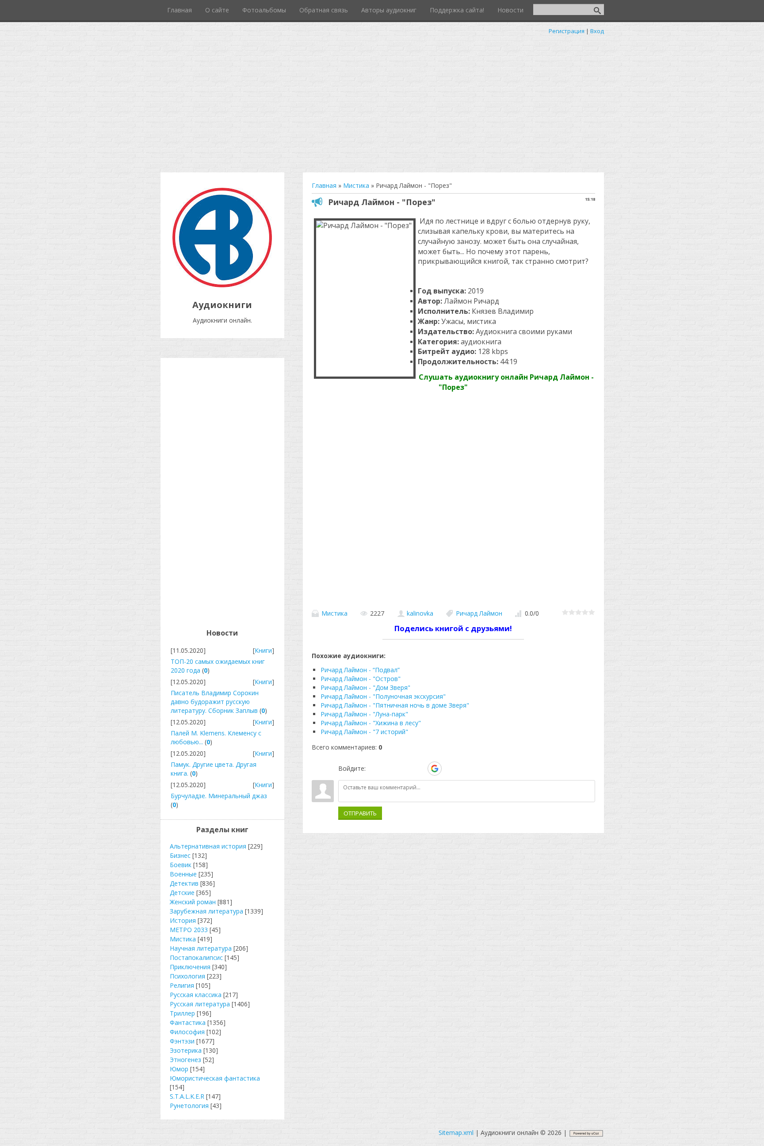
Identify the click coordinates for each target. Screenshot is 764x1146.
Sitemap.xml (456, 1132)
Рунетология (189, 1105)
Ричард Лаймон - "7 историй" (364, 731)
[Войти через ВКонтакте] (389, 768)
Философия (187, 1032)
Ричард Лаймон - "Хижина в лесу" (371, 723)
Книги (263, 650)
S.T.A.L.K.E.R (187, 1096)
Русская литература (200, 1004)
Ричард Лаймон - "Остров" (361, 678)
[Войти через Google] (435, 768)
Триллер (182, 1013)
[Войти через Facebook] (404, 768)
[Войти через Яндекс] (419, 768)
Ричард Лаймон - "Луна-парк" (364, 714)
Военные (183, 874)
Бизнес (180, 855)
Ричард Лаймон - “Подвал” (360, 670)
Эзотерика (186, 1050)
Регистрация (566, 31)
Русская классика (196, 994)
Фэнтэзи (182, 1041)
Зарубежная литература (206, 911)
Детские (182, 892)
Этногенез (185, 1059)
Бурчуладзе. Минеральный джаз (219, 796)
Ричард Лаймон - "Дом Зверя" (365, 687)
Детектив (184, 883)
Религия (182, 985)
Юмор (179, 1069)
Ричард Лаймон (479, 613)
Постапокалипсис (196, 957)
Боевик (180, 864)
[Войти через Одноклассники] (450, 768)
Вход (597, 31)
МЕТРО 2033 (189, 929)
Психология (187, 976)
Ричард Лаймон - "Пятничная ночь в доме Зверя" (395, 705)
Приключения (190, 967)
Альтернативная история (208, 846)
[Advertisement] (382, 102)
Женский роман (193, 902)
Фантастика (188, 1022)
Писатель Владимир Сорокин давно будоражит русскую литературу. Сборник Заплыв (215, 702)
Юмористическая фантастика (215, 1078)
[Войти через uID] (374, 768)
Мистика (334, 613)
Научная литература (201, 948)
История (183, 920)
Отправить (360, 813)
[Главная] (222, 285)
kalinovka (420, 613)
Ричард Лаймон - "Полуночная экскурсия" (383, 696)
